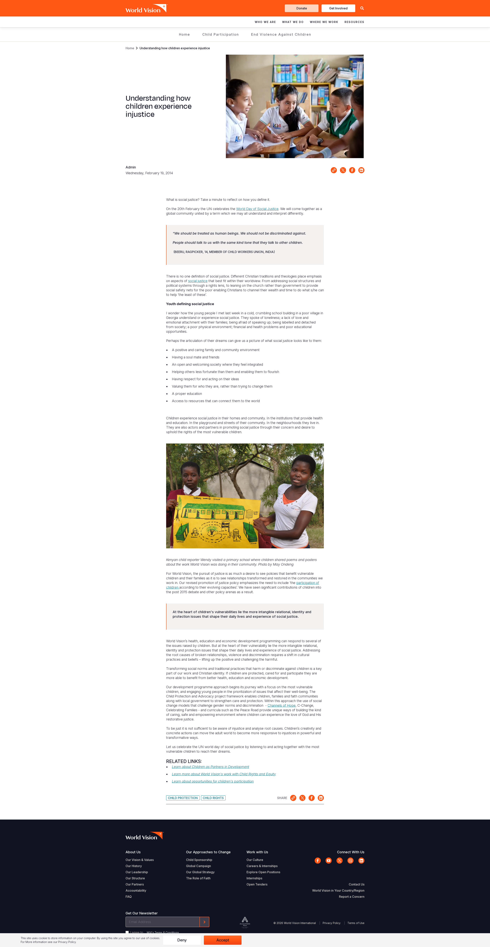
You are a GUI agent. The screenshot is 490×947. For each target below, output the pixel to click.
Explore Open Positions (263, 872)
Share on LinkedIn (361, 170)
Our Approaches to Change (208, 852)
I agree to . (155, 932)
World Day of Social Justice (257, 209)
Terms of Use (355, 923)
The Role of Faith (198, 878)
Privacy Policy (332, 923)
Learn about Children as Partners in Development (210, 767)
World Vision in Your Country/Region (338, 890)
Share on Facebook (352, 170)
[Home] (141, 8)
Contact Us (356, 884)
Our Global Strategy (200, 872)
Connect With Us (350, 852)
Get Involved (338, 8)
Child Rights (213, 798)
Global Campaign (198, 866)
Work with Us (257, 852)
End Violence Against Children (281, 34)
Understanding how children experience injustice (175, 48)
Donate (301, 8)
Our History (134, 866)
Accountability (136, 890)
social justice (197, 281)
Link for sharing (334, 170)
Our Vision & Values (140, 860)
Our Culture (255, 860)
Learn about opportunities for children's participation (213, 781)
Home (184, 34)
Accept (222, 940)
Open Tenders (257, 884)
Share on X (343, 170)
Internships (254, 878)
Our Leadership (137, 872)
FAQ (129, 897)
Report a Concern (351, 897)
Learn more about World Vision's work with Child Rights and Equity (224, 774)
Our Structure (135, 878)
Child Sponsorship (199, 860)
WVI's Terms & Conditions (163, 932)
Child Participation (220, 34)
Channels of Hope (282, 705)
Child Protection (183, 798)
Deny (182, 940)
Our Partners (135, 884)
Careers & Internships (262, 866)
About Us (133, 852)
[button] (362, 8)
